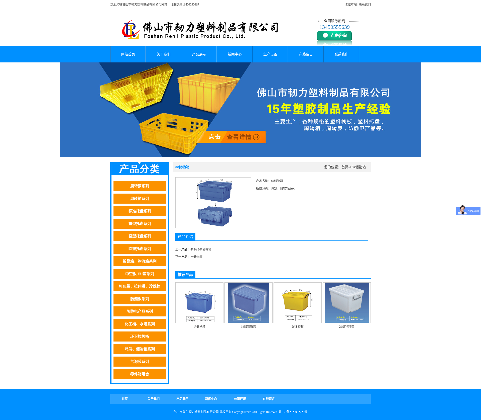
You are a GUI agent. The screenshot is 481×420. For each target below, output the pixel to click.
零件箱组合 (139, 374)
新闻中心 (235, 54)
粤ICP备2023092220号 (293, 412)
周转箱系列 (139, 199)
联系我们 (365, 4)
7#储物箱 (196, 257)
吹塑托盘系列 (140, 249)
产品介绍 (185, 237)
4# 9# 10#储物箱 (200, 249)
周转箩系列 (139, 186)
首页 (344, 167)
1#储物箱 (199, 326)
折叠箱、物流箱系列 (140, 261)
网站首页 (128, 54)
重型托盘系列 (140, 224)
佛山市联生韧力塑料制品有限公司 (196, 412)
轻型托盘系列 (140, 236)
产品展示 (199, 54)
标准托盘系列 (140, 211)
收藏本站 (351, 4)
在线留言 (306, 54)
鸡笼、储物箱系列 (140, 349)
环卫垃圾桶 (139, 336)
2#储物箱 (298, 326)
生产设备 (270, 54)
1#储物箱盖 (248, 326)
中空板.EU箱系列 (139, 274)
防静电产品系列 (140, 311)
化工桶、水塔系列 (140, 324)
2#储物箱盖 (346, 326)
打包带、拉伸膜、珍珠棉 (139, 286)
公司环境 (240, 399)
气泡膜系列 (139, 362)
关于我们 (164, 54)
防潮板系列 (139, 299)
